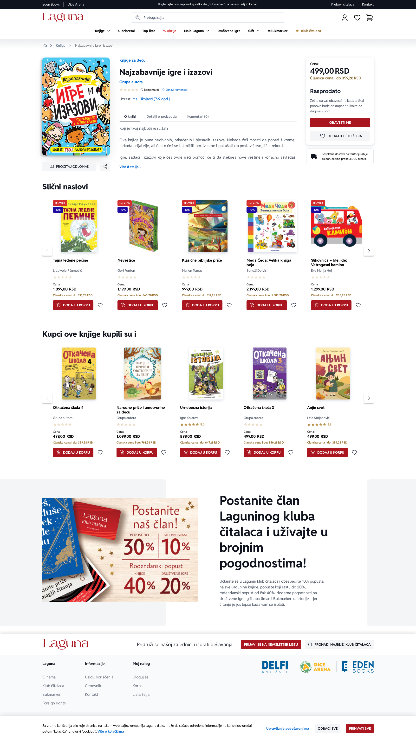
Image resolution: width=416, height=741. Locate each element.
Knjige (60, 45)
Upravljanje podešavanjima (287, 728)
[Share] (105, 166)
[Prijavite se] (345, 17)
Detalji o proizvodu (162, 116)
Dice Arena (76, 4)
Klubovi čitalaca (342, 4)
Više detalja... (130, 167)
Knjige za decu (132, 60)
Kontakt (368, 4)
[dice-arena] (315, 667)
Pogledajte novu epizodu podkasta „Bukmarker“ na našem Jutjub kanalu (208, 4)
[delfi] (275, 667)
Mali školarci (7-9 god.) (151, 99)
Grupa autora (131, 81)
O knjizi (130, 116)
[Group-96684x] (358, 667)
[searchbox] (208, 18)
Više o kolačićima (111, 731)
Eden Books (51, 4)
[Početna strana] (64, 18)
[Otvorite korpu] (370, 17)
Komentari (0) (198, 116)
